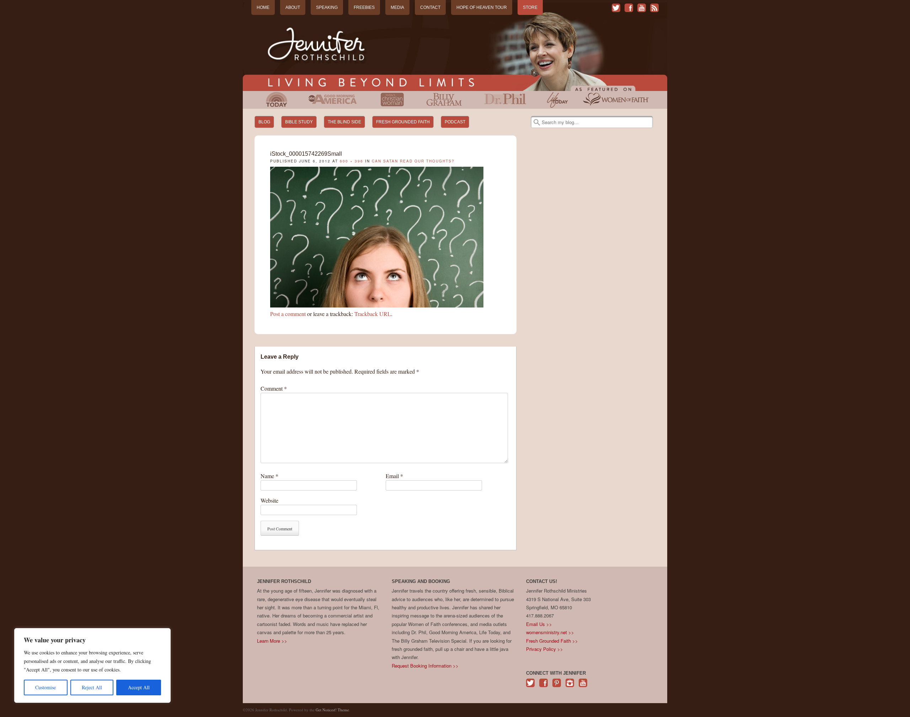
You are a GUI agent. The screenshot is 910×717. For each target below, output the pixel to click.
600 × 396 (351, 161)
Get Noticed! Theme (332, 709)
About (292, 7)
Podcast (455, 121)
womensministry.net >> (550, 632)
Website (269, 500)
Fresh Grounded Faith (403, 121)
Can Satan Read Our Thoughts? (413, 161)
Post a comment (288, 313)
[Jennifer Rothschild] (455, 46)
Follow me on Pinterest (556, 686)
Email (394, 476)
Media (397, 7)
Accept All (139, 687)
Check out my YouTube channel (641, 8)
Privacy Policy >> (544, 649)
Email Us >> (539, 624)
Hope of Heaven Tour (481, 7)
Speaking (327, 7)
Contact (430, 7)
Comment (274, 388)
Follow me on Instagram (570, 686)
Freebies (364, 7)
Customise (45, 687)
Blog (264, 121)
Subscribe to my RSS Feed (654, 8)
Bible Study (299, 121)
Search (537, 122)
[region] (92, 665)
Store (530, 7)
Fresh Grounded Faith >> (552, 640)
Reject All (92, 687)
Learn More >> (272, 640)
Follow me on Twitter (616, 8)
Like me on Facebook (629, 8)
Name (269, 476)
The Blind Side (344, 121)
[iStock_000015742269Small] (376, 305)
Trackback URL (372, 313)
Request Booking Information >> (425, 665)
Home (263, 7)
